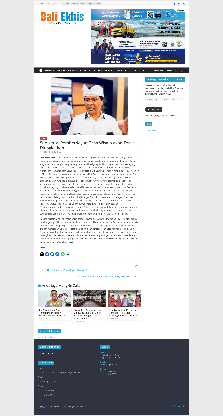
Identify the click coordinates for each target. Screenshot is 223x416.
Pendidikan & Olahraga (100, 70)
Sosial (83, 70)
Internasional (157, 70)
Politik (132, 70)
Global (142, 70)
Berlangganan (154, 109)
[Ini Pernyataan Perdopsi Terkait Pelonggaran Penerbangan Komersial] (54, 291)
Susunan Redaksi (152, 130)
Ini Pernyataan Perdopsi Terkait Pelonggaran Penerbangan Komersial (52, 312)
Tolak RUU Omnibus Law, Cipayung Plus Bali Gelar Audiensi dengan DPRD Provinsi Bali (88, 314)
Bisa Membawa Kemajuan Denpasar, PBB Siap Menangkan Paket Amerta (123, 312)
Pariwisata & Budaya (67, 70)
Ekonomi (49, 70)
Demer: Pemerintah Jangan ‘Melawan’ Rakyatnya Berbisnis (107, 276)
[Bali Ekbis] (41, 70)
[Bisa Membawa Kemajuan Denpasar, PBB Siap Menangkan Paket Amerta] (124, 291)
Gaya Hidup (121, 70)
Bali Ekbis (57, 152)
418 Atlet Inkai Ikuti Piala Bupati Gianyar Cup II (65, 270)
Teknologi (172, 70)
